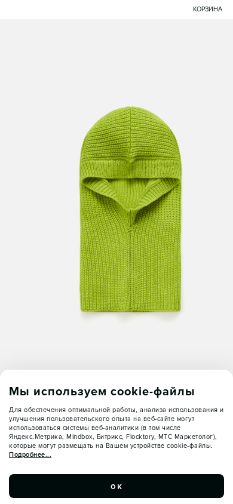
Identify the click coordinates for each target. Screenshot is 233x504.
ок (116, 486)
